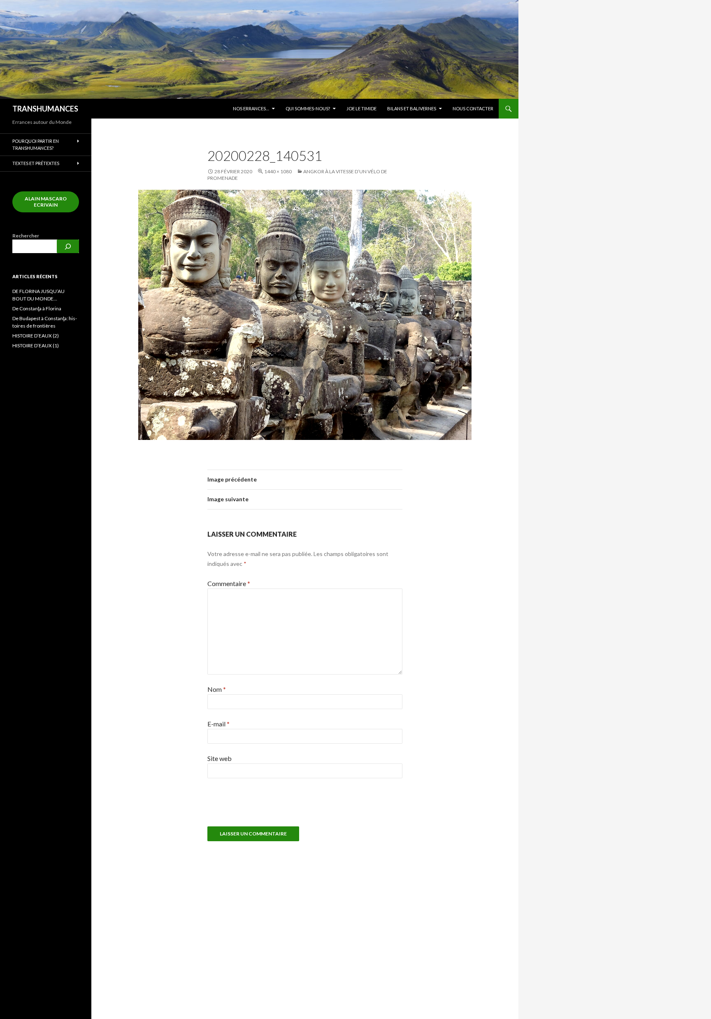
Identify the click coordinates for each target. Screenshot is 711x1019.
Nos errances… (251, 108)
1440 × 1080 (278, 171)
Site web (219, 758)
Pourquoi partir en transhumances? (35, 144)
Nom (216, 689)
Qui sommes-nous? (308, 108)
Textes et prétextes (35, 163)
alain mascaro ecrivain (46, 201)
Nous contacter (473, 108)
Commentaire (228, 583)
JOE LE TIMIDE (361, 108)
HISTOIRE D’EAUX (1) (35, 345)
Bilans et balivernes (411, 108)
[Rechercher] (68, 246)
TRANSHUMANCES (45, 108)
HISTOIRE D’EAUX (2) (35, 336)
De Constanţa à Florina (36, 308)
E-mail (218, 724)
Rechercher (25, 236)
